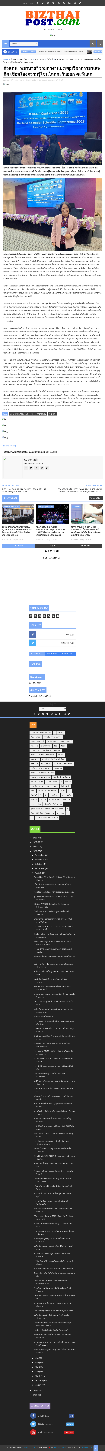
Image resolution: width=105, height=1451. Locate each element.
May (37, 1367)
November (40, 859)
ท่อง (39, 804)
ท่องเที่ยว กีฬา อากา (53, 804)
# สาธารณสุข (40, 414)
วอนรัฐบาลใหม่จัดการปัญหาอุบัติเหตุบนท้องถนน (54, 892)
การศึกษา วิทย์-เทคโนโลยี (53, 759)
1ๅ (46, 795)
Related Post (10, 498)
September (40, 868)
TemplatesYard (59, 1448)
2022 (35, 1390)
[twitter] (43, 3)
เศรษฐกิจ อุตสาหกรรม (46, 507)
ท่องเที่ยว (35, 759)
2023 (35, 851)
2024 (35, 846)
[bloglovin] (53, 3)
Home (5, 59)
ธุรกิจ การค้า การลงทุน (41, 768)
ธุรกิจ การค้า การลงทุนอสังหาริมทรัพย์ (47, 809)
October (39, 864)
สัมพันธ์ (34, 795)
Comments (68, 654)
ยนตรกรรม (46, 746)
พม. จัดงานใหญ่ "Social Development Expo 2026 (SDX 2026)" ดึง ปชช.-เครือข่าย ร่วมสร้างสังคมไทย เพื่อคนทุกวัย (50, 531)
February (39, 1380)
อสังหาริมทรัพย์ (37, 741)
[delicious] (80, 3)
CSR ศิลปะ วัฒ (37, 786)
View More (97, 498)
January (38, 1385)
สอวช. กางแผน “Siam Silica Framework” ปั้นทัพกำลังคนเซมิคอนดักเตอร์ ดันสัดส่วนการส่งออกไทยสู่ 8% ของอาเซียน (85, 531)
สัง (69, 791)
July (36, 1358)
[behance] (69, 3)
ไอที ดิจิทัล (76, 507)
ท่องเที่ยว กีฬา (37, 782)
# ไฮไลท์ (52, 414)
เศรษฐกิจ (58, 768)
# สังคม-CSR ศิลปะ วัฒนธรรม (21, 414)
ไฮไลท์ (50, 59)
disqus (52, 545)
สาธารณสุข (39, 59)
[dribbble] (59, 3)
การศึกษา (54, 795)
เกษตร (68, 782)
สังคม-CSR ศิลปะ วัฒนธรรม (21, 59)
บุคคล (62, 791)
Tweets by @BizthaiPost (40, 696)
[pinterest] (48, 3)
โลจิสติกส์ (65, 786)
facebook (85, 545)
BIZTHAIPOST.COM (28, 1448)
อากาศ (34, 800)
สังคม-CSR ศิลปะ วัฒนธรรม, (36, 80)
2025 (35, 842)
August (38, 873)
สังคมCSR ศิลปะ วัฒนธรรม (42, 813)
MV (48, 786)
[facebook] (37, 3)
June (37, 1362)
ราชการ (34, 764)
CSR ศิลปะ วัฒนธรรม (63, 764)
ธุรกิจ (69, 795)
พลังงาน (34, 746)
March (38, 1376)
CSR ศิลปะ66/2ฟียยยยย (59, 800)
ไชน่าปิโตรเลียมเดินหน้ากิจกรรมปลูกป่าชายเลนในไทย (39, 52)
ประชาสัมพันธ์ (66, 741)
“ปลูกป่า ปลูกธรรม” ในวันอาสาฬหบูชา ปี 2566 (53, 1310)
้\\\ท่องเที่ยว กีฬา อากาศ (47, 818)
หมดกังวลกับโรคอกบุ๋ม (43, 1016)
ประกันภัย (35, 750)
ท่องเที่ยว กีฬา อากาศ (47, 791)
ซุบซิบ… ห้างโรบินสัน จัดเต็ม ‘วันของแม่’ (51, 1330)
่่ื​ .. (32, 818)
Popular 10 (37, 654)
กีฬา (33, 791)
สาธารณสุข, (52, 80)
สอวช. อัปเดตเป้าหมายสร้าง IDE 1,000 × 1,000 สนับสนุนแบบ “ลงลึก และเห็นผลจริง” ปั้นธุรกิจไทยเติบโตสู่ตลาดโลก (16, 531)
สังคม (63, 746)
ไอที (56, 746)
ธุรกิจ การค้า (51, 782)
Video (55, 786)
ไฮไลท (43, 800)
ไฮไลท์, (60, 80)
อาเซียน (60, 813)
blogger (19, 545)
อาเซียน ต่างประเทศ (51, 750)
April (37, 1371)
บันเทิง (61, 733)
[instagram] (75, 3)
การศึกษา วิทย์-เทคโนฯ (81, 52)
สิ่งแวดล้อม (35, 737)
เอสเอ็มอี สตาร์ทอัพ (61, 777)
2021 (35, 1394)
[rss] (64, 3)
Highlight (52, 654)
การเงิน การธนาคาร (52, 737)
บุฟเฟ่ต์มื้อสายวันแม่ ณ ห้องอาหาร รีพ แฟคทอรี (53, 1268)
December (40, 855)
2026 (35, 837)
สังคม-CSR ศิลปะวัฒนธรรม (42, 773)
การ (32, 804)
